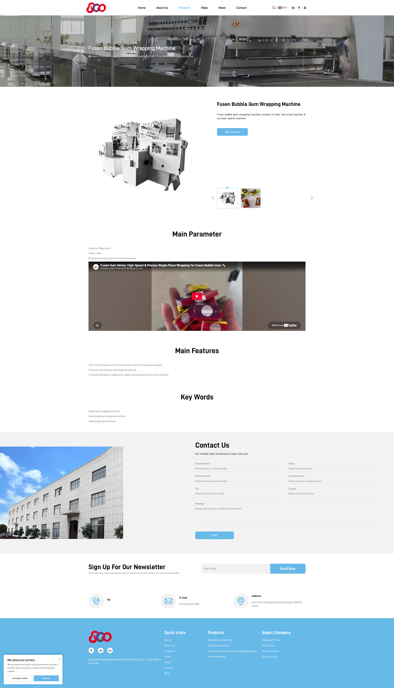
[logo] (96, 7)
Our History (268, 645)
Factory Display (270, 651)
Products (184, 7)
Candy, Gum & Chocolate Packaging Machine (132, 56)
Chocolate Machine (218, 645)
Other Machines (216, 656)
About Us (162, 7)
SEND (214, 535)
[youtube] (100, 650)
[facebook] (91, 650)
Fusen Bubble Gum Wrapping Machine (175, 56)
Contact (241, 7)
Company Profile (271, 640)
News (222, 7)
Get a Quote (232, 131)
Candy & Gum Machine (220, 640)
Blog (167, 673)
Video (204, 7)
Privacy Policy (269, 656)
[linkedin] (110, 650)
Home (142, 7)
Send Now (288, 568)
